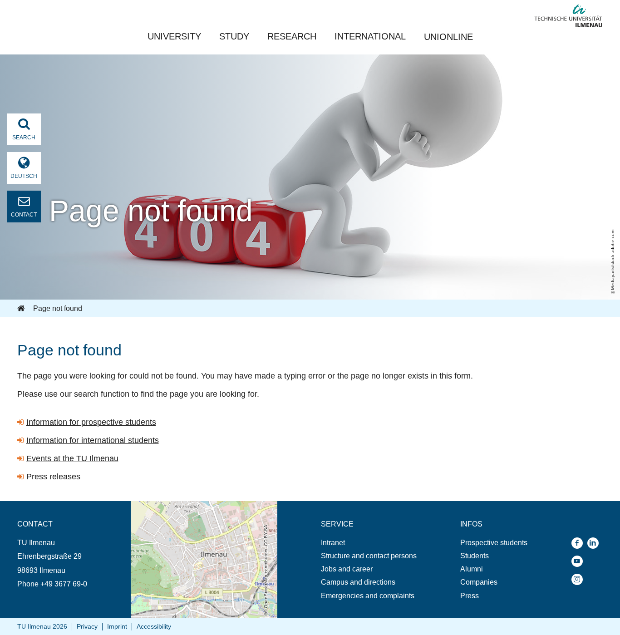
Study (234, 36)
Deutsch (23, 176)
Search (23, 137)
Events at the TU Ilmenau (72, 458)
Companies (478, 582)
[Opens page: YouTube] (579, 561)
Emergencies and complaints (367, 596)
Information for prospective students (91, 422)
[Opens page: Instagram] (579, 579)
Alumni (471, 569)
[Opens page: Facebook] (579, 543)
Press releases (53, 476)
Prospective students (493, 542)
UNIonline (448, 37)
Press (469, 596)
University (174, 36)
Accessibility (154, 626)
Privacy (87, 626)
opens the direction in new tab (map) (189, 505)
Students (474, 556)
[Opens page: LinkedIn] (595, 543)
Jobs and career (347, 569)
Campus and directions (358, 582)
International (370, 36)
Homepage (21, 308)
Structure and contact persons (369, 556)
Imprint (117, 626)
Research (291, 36)
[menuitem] (369, 542)
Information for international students (92, 440)
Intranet (333, 542)
